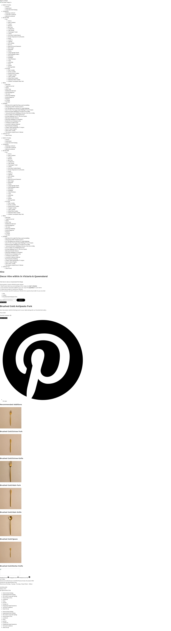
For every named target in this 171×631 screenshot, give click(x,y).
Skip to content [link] (4, 0)
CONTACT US (6, 133)
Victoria (7, 6)
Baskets (10, 25)
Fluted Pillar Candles (13, 78)
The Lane (7, 94)
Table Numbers (12, 59)
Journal (4, 602)
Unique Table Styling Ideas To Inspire (14, 127)
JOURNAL (5, 103)
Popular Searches (4, 630)
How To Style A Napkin (11, 129)
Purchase (7, 68)
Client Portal (8, 135)
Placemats (10, 49)
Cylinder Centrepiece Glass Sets (16, 81)
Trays (9, 60)
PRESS (4, 83)
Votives (10, 65)
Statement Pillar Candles (14, 79)
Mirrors (10, 44)
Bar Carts (10, 27)
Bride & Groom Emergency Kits (13, 121)
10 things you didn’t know (11, 122)
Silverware (10, 56)
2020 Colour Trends (10, 130)
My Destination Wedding (11, 126)
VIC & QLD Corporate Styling (10, 596)
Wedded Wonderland (10, 91)
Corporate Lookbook (10, 14)
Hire (6, 19)
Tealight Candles (12, 75)
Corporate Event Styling (11, 9)
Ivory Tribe (8, 89)
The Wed (7, 102)
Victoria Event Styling (8, 593)
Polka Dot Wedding (10, 95)
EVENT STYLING (7, 5)
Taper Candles (11, 76)
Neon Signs (11, 48)
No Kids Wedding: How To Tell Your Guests (16, 116)
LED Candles (11, 43)
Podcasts (7, 98)
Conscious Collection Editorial (12, 124)
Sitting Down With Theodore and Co (14, 106)
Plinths (9, 51)
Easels (9, 38)
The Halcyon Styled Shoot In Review (14, 132)
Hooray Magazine (9, 92)
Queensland (8, 8)
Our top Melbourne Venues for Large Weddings (17, 108)
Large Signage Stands (13, 52)
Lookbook (5, 599)
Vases (9, 64)
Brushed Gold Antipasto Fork (10, 296)
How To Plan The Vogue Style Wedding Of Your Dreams (19, 110)
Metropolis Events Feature (12, 118)
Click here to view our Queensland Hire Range (11, 282)
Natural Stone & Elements (14, 46)
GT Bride (7, 100)
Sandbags (10, 57)
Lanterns (10, 40)
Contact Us (5, 604)
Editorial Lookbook (10, 16)
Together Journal (9, 86)
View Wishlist (3, 302)
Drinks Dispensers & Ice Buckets (16, 37)
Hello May (7, 84)
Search (1, 300)
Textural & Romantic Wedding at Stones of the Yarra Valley (20, 113)
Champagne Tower (13, 32)
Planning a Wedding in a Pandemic (14, 119)
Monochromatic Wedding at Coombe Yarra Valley (17, 111)
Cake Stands (11, 30)
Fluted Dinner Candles (13, 73)
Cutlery (10, 33)
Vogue (7, 87)
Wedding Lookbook (10, 13)
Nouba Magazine (9, 97)
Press (4, 601)
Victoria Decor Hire (7, 598)
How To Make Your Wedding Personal (14, 114)
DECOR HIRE (6, 17)
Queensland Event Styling (9, 594)
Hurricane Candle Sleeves (14, 35)
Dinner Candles (12, 71)
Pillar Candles (11, 70)
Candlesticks (11, 29)
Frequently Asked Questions (10, 605)
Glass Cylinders (12, 22)
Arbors (9, 21)
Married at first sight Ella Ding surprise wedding (17, 105)
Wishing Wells (11, 67)
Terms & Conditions (8, 607)
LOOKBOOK (6, 11)
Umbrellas (10, 62)
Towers (10, 24)
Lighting (10, 41)
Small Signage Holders (13, 54)
